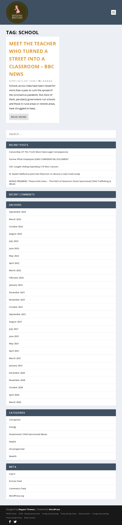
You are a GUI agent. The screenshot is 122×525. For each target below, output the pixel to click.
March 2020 (15, 402)
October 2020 (16, 387)
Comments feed (17, 488)
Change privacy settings (50, 514)
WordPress (54, 509)
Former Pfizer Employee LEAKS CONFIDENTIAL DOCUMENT (39, 159)
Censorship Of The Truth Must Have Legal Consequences (38, 151)
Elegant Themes (27, 509)
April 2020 (14, 394)
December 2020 (17, 372)
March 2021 (15, 358)
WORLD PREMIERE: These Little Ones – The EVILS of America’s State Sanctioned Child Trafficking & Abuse (60, 182)
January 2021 (16, 365)
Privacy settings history (68, 514)
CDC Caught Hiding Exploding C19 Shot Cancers (33, 166)
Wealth (13, 456)
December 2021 (17, 292)
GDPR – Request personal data (29, 514)
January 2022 (16, 285)
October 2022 (16, 226)
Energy (12, 427)
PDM (13, 81)
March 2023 (15, 219)
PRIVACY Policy (11, 514)
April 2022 (14, 263)
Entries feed (15, 481)
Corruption (15, 419)
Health (33, 81)
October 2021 (16, 307)
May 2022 (14, 255)
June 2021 (14, 336)
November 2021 (17, 299)
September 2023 (17, 211)
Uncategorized (16, 449)
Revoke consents (84, 514)
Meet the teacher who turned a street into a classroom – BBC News (32, 58)
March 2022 (15, 270)
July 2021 (13, 329)
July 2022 (13, 241)
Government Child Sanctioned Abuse (28, 434)
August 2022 (15, 233)
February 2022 (16, 277)
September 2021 (17, 314)
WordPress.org (16, 495)
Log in (12, 473)
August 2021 (15, 321)
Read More (18, 117)
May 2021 (14, 343)
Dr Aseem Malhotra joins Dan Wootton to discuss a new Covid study (44, 173)
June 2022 (14, 248)
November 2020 (17, 380)
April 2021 (14, 350)
